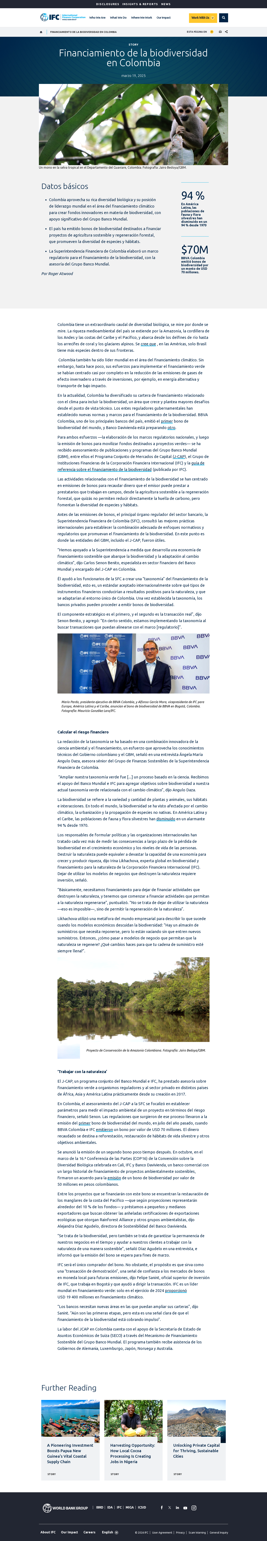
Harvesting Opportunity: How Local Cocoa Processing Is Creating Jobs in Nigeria (132, 1453)
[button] (223, 17)
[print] (219, 32)
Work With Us (200, 17)
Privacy (180, 1532)
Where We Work (141, 17)
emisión (114, 1178)
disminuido (165, 819)
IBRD (99, 1507)
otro (171, 427)
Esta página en (197, 32)
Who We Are (97, 17)
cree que (148, 344)
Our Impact (164, 17)
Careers (89, 1532)
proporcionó (176, 1290)
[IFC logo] (63, 17)
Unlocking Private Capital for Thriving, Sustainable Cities (196, 1450)
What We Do (118, 17)
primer (167, 421)
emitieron (104, 1129)
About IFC (48, 1532)
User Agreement (162, 1532)
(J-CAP (179, 456)
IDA (110, 1507)
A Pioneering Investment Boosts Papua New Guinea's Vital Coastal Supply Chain (70, 1453)
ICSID (142, 1507)
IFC (119, 1507)
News (166, 4)
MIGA (130, 1507)
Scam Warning (197, 1532)
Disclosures (107, 4)
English (107, 1532)
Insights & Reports (140, 4)
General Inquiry (219, 1532)
